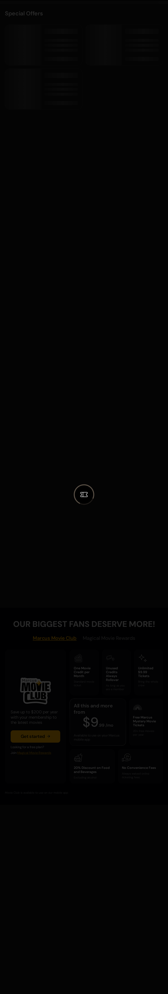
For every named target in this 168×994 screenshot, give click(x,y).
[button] (84, 494)
